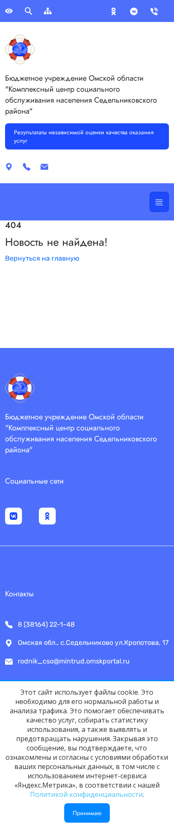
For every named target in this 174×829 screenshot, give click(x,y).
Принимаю (87, 813)
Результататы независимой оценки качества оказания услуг (84, 136)
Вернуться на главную (42, 258)
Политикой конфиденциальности (86, 794)
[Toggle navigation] (159, 202)
